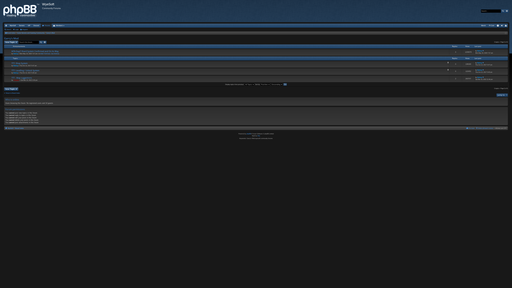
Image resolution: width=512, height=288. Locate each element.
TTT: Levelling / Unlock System (25, 70)
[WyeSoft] (22, 11)
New (10, 42)
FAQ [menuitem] (499, 26)
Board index (19, 128)
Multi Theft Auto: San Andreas (49, 53)
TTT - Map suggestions (21, 78)
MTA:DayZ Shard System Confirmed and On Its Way (35, 51)
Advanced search (507, 11)
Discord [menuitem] (36, 26)
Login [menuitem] (502, 26)
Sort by (257, 84)
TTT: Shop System (19, 63)
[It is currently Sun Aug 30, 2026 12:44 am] (506, 33)
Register (25, 29)
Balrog (15, 53)
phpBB (249, 134)
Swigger (16, 80)
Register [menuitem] (506, 26)
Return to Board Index (13, 93)
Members (59, 26)
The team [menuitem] (471, 128)
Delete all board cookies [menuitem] (485, 128)
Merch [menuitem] (483, 26)
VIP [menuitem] (29, 26)
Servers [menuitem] (22, 26)
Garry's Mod (11, 38)
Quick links (6, 26)
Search (503, 11)
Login (17, 29)
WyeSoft (13, 26)
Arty (258, 136)
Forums (47, 26)
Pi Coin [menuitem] (491, 26)
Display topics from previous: (234, 84)
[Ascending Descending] (277, 84)
